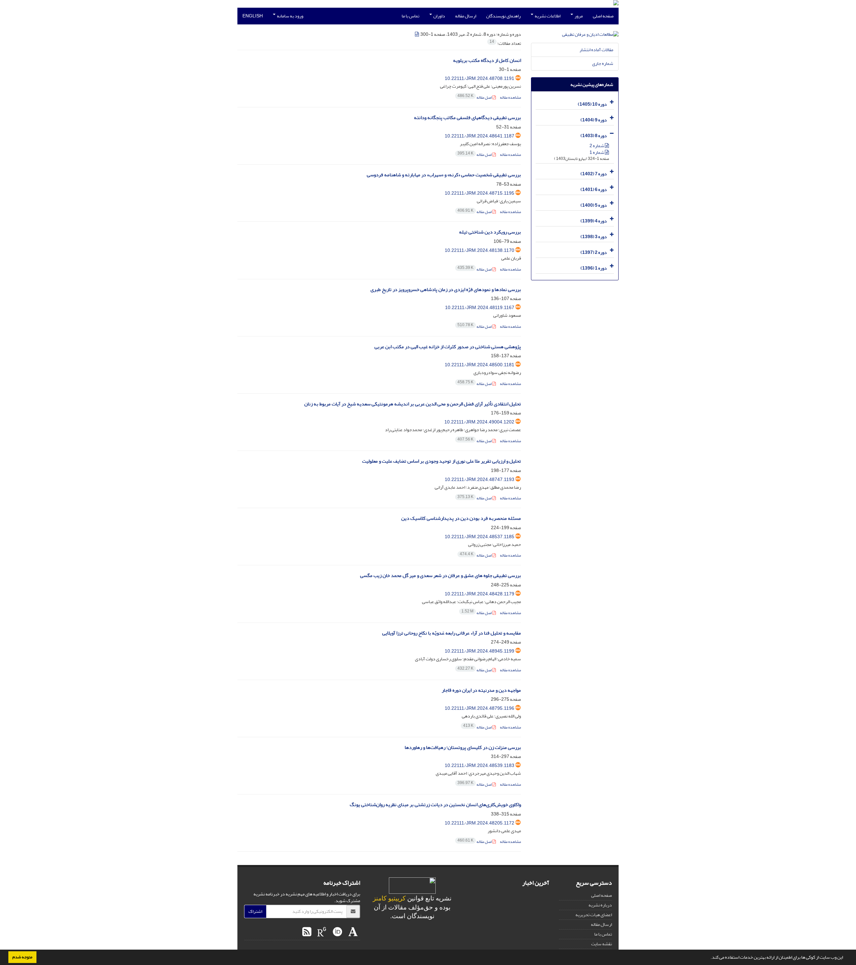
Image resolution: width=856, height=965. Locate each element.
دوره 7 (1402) (593, 173)
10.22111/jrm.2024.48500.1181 (479, 364)
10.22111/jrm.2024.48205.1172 (479, 823)
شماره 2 (597, 145)
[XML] (417, 34)
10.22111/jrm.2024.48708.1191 (479, 78)
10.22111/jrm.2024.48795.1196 (479, 708)
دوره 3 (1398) (593, 236)
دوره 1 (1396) (593, 268)
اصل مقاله (475, 97)
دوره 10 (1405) (592, 104)
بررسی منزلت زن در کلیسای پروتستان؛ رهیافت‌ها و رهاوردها (463, 747)
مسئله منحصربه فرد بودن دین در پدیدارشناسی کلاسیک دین (461, 518)
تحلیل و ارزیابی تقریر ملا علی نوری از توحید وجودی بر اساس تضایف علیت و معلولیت (441, 461)
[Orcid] (336, 932)
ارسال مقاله (465, 15)
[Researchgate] (321, 932)
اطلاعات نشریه (547, 15)
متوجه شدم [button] (22, 957)
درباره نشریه (600, 904)
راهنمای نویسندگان (503, 15)
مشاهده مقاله (510, 97)
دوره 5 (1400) (593, 205)
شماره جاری (602, 63)
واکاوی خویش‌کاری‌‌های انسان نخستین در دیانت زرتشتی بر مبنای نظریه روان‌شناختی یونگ (435, 804)
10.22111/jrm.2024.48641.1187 (479, 135)
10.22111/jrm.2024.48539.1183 (479, 765)
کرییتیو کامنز (389, 898)
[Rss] (307, 932)
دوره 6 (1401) (593, 189)
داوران (439, 15)
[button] (709, 958)
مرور (578, 15)
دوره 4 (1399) (593, 220)
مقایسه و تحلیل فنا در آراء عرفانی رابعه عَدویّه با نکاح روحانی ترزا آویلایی (451, 633)
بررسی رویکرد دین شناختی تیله (490, 232)
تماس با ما (410, 15)
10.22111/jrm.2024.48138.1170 (479, 250)
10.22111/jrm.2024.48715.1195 (479, 193)
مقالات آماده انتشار (596, 49)
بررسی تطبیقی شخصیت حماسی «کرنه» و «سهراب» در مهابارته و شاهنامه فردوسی (444, 175)
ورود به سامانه (289, 15)
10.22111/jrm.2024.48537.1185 (479, 536)
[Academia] (352, 932)
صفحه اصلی (603, 15)
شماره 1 (597, 152)
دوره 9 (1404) (593, 119)
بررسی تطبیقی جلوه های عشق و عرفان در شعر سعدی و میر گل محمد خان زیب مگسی (440, 575)
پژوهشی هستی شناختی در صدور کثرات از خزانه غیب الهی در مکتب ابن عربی (447, 347)
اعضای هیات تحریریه (593, 914)
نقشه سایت (601, 943)
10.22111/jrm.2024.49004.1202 (479, 421)
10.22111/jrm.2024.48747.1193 (479, 479)
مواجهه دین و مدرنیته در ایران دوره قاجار (481, 690)
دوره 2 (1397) (593, 252)
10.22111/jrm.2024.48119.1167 (479, 307)
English (252, 15)
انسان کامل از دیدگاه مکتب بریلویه (487, 60)
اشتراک (255, 911)
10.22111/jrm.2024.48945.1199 (479, 651)
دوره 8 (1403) (593, 135)
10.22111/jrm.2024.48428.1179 (479, 593)
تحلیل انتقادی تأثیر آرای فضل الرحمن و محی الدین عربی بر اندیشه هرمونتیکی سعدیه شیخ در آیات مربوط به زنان (412, 404)
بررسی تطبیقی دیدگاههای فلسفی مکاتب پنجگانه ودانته (467, 117)
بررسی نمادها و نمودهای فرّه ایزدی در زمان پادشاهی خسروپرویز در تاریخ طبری (445, 289)
